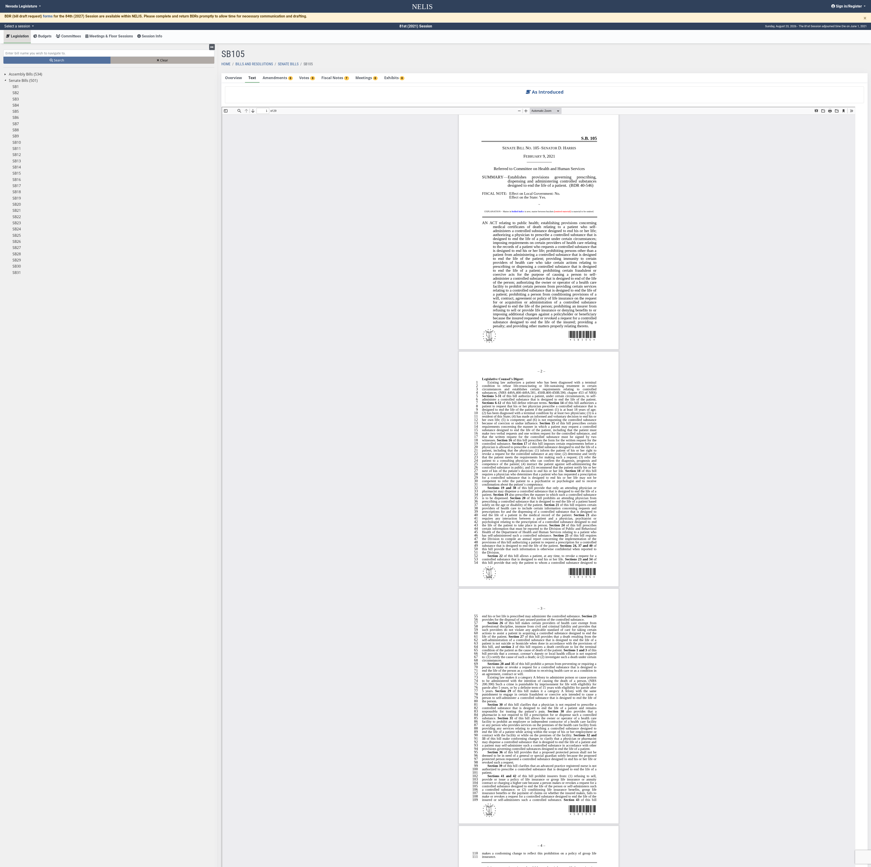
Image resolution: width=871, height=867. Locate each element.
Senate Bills (288, 64)
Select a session (17, 26)
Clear (163, 60)
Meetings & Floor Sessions (110, 36)
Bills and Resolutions (254, 64)
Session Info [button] (151, 36)
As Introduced (547, 92)
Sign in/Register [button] (849, 6)
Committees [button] (70, 36)
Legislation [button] (19, 36)
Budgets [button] (44, 36)
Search (58, 60)
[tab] (233, 78)
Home (225, 64)
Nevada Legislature (21, 6)
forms (48, 16)
